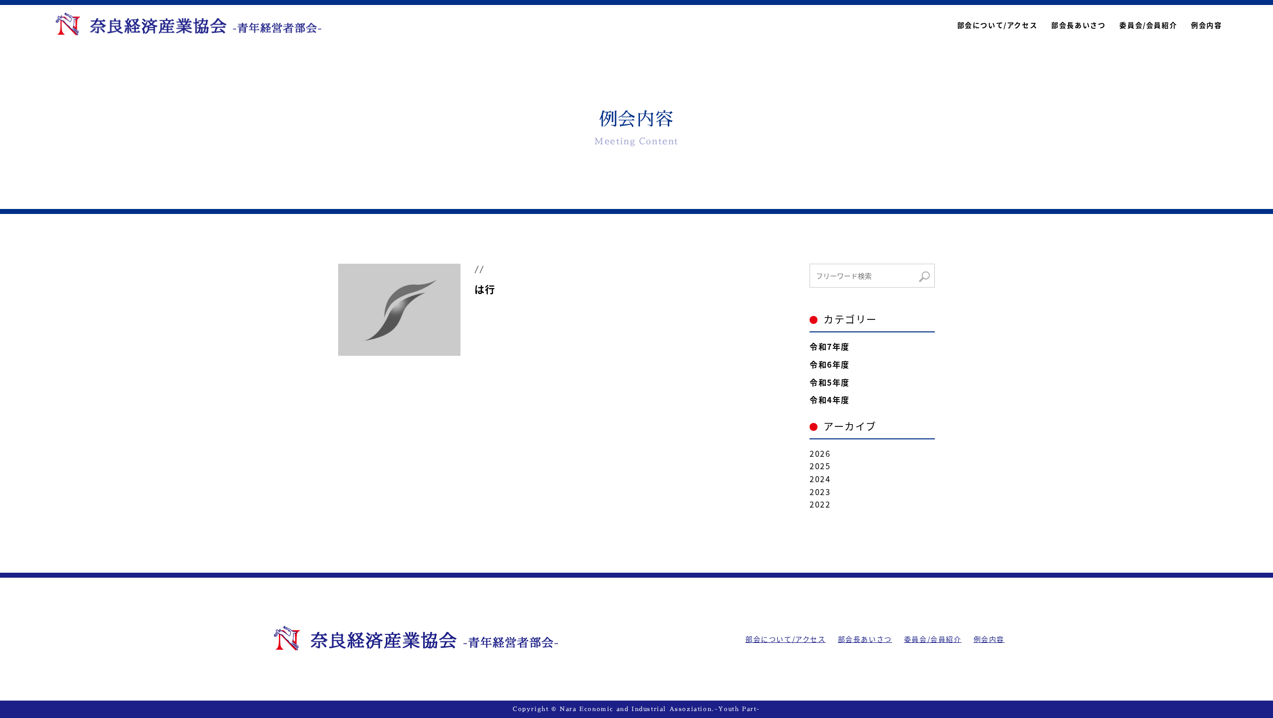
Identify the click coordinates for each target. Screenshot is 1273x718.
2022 (820, 504)
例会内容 (1206, 25)
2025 (820, 466)
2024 (820, 479)
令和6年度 (830, 364)
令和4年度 (830, 400)
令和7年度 (830, 346)
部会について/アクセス (997, 25)
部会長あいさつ (1078, 25)
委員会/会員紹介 (1148, 25)
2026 (820, 453)
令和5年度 (830, 382)
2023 (820, 492)
